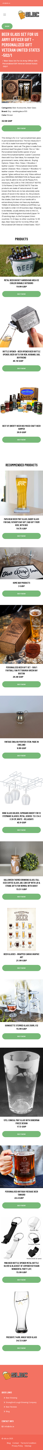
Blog (8, 1411)
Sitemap (28, 1446)
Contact (15, 1443)
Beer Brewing (11, 1398)
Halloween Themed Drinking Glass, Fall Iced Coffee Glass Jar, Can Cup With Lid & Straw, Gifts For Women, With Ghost (21, 882)
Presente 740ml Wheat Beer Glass (21, 1337)
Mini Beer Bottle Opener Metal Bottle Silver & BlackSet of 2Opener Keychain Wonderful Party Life (21, 1265)
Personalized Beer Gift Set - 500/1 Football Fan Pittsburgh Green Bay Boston (22, 670)
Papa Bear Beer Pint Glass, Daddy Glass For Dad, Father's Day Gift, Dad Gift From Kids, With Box (21, 522)
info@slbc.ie (6, 3)
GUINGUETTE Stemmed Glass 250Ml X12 (21, 1025)
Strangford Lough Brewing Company (21, 1402)
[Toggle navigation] (5, 15)
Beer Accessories (19, 108)
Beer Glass (31, 108)
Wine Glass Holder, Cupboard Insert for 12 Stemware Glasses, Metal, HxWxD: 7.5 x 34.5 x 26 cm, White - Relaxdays (21, 816)
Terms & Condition (28, 1443)
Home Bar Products (21, 582)
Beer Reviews (11, 1407)
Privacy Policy (17, 1446)
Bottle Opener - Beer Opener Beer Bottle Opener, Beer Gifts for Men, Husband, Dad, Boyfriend (21, 354)
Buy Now (21, 128)
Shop (7, 26)
